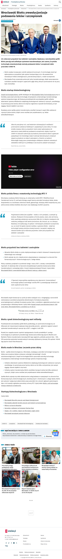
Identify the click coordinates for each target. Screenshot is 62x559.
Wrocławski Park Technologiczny (25, 423)
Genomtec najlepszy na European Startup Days (19, 408)
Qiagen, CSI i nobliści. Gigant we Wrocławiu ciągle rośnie (22, 411)
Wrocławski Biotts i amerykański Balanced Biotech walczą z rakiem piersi (23, 270)
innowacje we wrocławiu (42, 423)
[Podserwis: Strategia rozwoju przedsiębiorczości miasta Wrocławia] (17, 2)
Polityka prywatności (34, 555)
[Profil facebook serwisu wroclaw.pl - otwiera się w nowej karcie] (11, 543)
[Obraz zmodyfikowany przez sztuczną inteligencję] (3, 463)
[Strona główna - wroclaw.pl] (5, 2)
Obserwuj (50, 436)
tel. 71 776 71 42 (9, 537)
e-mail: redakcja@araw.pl (11, 539)
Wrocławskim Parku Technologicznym (43, 94)
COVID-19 (4, 423)
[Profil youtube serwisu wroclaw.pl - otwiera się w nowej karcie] (14, 543)
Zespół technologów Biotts (9, 94)
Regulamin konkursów (24, 555)
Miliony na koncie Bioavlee (13, 405)
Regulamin (16, 555)
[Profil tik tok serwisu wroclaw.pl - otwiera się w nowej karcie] (9, 543)
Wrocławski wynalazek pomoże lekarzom (17, 413)
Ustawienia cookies (44, 555)
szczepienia (12, 423)
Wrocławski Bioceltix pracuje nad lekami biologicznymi (22, 400)
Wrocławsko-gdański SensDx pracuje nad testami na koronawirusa (25, 403)
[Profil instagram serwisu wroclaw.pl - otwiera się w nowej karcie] (6, 543)
